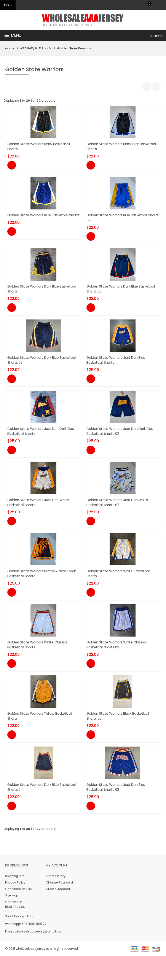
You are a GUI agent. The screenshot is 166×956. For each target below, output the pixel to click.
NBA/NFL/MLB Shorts (35, 48)
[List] (156, 86)
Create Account (58, 889)
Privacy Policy (15, 882)
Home (9, 48)
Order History (55, 876)
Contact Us (13, 902)
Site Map (11, 895)
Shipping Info (15, 876)
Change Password (59, 882)
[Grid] (146, 86)
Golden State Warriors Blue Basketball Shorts (43, 215)
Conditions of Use (18, 889)
